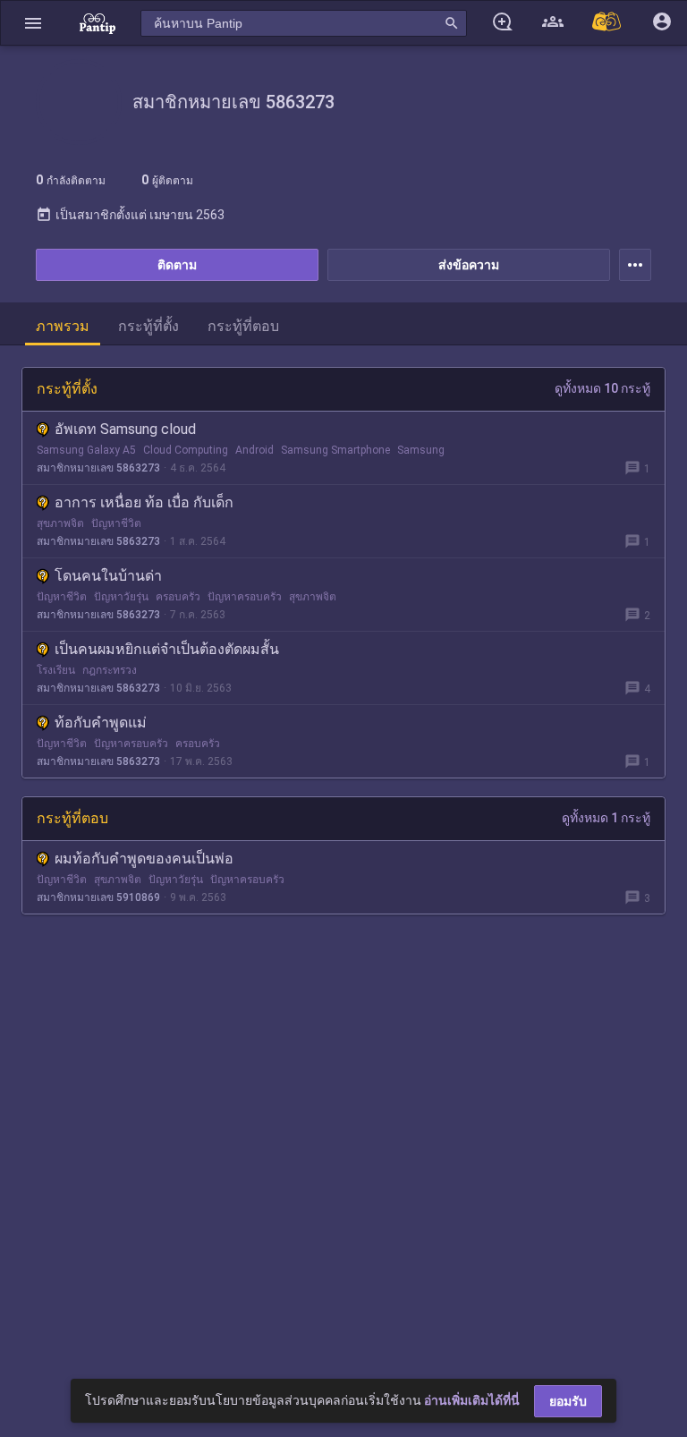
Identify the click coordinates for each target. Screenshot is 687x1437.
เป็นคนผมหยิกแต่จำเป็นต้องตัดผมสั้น (167, 649)
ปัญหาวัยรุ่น (121, 597)
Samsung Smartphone (335, 450)
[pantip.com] (97, 23)
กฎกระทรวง (109, 670)
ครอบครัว (178, 597)
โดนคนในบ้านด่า (108, 575)
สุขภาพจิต (60, 523)
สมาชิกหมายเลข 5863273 (98, 468)
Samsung (421, 450)
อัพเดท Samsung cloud (125, 429)
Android (254, 450)
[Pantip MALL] (607, 23)
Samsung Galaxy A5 (86, 450)
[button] (33, 23)
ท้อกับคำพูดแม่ (101, 722)
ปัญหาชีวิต (116, 523)
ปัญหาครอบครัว (245, 597)
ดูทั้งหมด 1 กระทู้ (606, 818)
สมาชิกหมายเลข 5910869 (98, 897)
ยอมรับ (568, 1401)
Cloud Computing (185, 450)
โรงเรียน (56, 670)
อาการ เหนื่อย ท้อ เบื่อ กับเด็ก (144, 502)
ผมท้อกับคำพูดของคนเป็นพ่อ (144, 858)
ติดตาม (177, 265)
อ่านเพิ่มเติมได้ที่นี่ (472, 1400)
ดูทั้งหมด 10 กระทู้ (602, 388)
